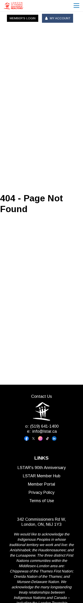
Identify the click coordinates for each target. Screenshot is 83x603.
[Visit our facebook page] (27, 438)
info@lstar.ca (44, 431)
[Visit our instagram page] (41, 438)
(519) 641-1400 (44, 426)
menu (76, 6)
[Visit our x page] (34, 438)
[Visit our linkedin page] (55, 438)
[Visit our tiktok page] (48, 438)
